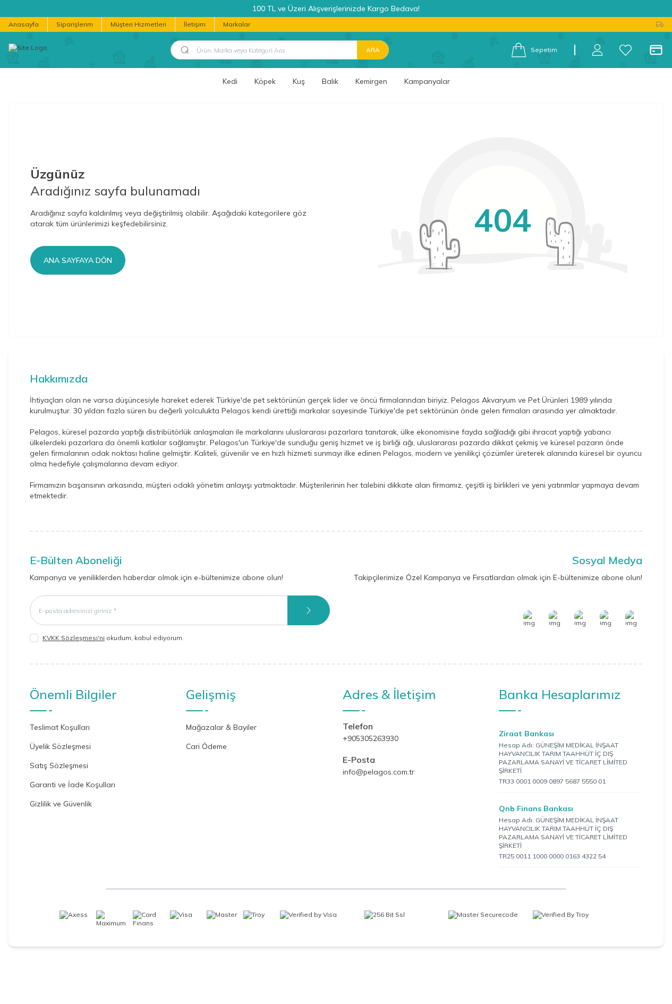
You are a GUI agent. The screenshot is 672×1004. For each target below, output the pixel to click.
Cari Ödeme (206, 746)
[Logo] (27, 50)
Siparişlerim (74, 24)
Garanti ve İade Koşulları (72, 784)
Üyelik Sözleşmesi (60, 746)
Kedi (230, 81)
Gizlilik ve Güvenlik (61, 804)
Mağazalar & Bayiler (221, 727)
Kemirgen (371, 81)
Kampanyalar (427, 81)
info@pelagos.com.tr (378, 772)
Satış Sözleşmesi (59, 765)
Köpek (265, 81)
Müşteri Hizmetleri (138, 24)
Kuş (299, 81)
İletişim (195, 24)
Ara (373, 50)
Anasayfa (23, 24)
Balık (330, 81)
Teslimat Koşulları (60, 727)
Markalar (236, 24)
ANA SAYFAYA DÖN (78, 260)
